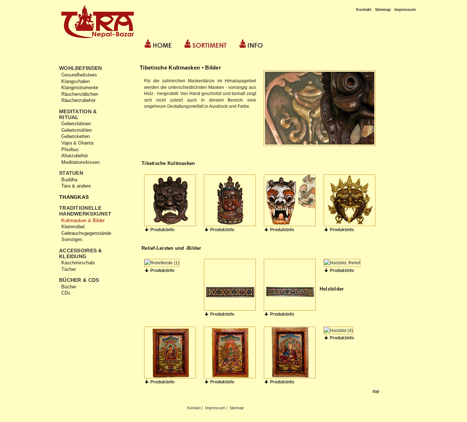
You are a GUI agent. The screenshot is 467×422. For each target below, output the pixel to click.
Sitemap (383, 9)
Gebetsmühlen (76, 130)
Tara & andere (76, 186)
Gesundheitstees (79, 75)
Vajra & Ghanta (77, 143)
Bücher (68, 286)
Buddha (69, 179)
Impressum (405, 9)
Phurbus (70, 149)
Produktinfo (161, 229)
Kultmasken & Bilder (83, 220)
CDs (65, 293)
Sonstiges (71, 239)
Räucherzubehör (78, 100)
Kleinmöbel (73, 226)
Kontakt (363, 9)
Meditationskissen (80, 162)
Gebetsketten (75, 136)
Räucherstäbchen (79, 94)
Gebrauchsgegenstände (86, 233)
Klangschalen (75, 81)
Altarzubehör (74, 155)
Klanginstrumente (79, 87)
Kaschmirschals (78, 262)
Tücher (68, 269)
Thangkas (74, 197)
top (375, 391)
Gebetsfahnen (76, 123)
